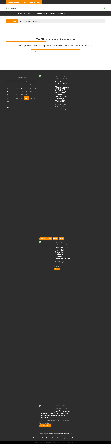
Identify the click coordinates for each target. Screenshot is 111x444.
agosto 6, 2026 (60, 406)
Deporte (42, 425)
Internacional (21, 13)
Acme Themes (73, 438)
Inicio (13, 13)
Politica (45, 13)
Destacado (43, 238)
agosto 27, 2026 (61, 76)
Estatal (39, 13)
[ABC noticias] (8, 13)
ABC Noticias (60, 79)
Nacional (31, 13)
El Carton (61, 13)
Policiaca (53, 13)
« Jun (7, 108)
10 (8, 91)
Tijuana (61, 238)
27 (22, 98)
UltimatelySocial (71, 443)
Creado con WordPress (41, 438)
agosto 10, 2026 (61, 242)
